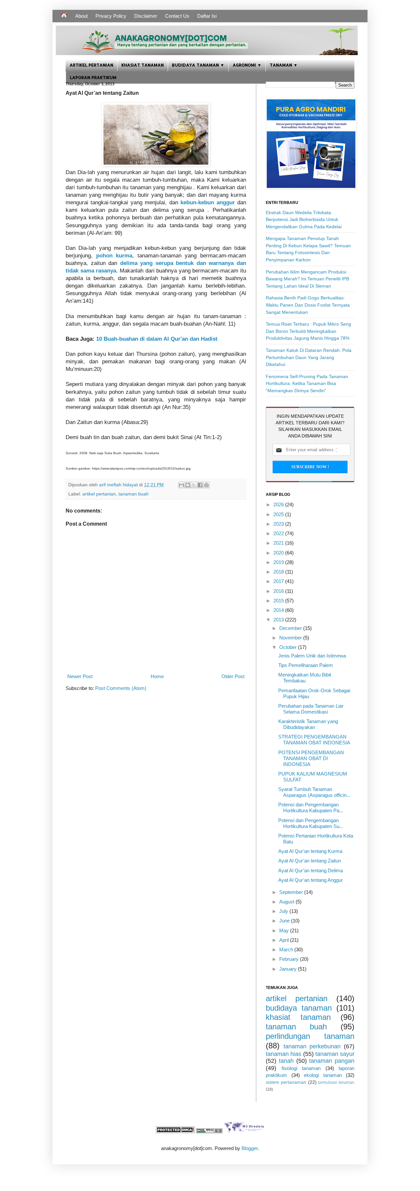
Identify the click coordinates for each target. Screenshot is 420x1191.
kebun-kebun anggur (207, 202)
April (284, 940)
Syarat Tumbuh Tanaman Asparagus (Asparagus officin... (314, 792)
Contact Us (177, 16)
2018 (279, 572)
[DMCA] (175, 1131)
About (81, 16)
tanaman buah (133, 494)
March (286, 949)
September (291, 892)
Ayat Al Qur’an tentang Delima (310, 870)
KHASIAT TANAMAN (142, 65)
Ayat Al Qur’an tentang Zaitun (309, 860)
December (291, 628)
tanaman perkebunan (312, 1046)
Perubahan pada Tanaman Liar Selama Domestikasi (311, 709)
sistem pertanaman (286, 1082)
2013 (279, 619)
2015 (279, 600)
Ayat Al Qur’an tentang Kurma (310, 851)
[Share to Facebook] (200, 485)
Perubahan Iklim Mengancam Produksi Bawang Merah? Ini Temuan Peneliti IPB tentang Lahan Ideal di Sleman (307, 279)
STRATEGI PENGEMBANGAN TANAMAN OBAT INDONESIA (314, 739)
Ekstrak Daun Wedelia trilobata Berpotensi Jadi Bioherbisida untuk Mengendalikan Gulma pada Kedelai (304, 219)
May (284, 930)
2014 (279, 610)
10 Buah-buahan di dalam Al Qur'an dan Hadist (157, 339)
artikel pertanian (99, 494)
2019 (279, 562)
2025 (279, 514)
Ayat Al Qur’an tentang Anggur (310, 880)
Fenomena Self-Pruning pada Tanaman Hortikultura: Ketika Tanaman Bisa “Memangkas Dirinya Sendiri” (307, 383)
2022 (279, 533)
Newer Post (80, 676)
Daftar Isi (207, 16)
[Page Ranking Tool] (209, 1131)
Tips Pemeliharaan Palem (305, 665)
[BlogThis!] (187, 485)
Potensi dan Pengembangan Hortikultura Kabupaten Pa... (310, 807)
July (284, 911)
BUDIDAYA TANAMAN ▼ (198, 65)
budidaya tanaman (299, 1007)
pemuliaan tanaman (336, 1082)
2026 (279, 504)
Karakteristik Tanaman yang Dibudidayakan (308, 724)
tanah (286, 1061)
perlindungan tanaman (310, 1036)
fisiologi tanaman (301, 1068)
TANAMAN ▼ (284, 65)
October (288, 647)
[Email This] (181, 485)
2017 (279, 581)
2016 (279, 591)
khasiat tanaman (298, 1017)
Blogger (250, 1148)
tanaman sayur (334, 1054)
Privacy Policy (110, 16)
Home (157, 676)
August (287, 901)
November (291, 637)
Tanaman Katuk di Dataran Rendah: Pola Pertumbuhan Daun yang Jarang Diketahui (308, 357)
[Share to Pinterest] (206, 485)
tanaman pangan (331, 1061)
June (285, 920)
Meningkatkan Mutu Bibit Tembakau (304, 677)
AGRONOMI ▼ (247, 65)
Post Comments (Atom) (120, 688)
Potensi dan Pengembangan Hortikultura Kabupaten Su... (310, 823)
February (289, 959)
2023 (279, 524)
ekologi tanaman (323, 1075)
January (288, 969)
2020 (279, 552)
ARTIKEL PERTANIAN (91, 65)
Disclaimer (145, 16)
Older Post (232, 676)
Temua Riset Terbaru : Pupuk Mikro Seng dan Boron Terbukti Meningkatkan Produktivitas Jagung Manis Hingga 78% (308, 331)
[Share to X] (194, 485)
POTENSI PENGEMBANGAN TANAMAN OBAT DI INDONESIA (311, 758)
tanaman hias (283, 1054)
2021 (279, 543)
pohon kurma (114, 255)
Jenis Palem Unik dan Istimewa (312, 655)
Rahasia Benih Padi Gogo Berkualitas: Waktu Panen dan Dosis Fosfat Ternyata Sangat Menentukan (308, 304)
